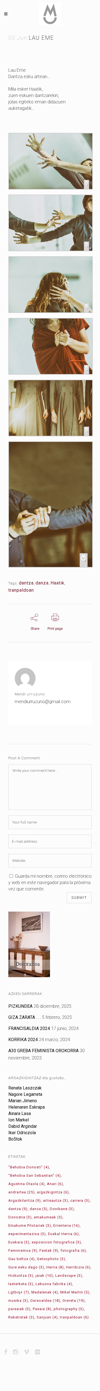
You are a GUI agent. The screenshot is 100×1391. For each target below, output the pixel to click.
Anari (55, 1184)
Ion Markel (18, 1120)
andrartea (21, 1192)
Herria (55, 1267)
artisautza (55, 1200)
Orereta (73, 1300)
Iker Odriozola (22, 1132)
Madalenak (44, 1292)
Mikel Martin (74, 1292)
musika (18, 1300)
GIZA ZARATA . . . (24, 1017)
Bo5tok (15, 1139)
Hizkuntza (20, 1275)
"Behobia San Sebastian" (34, 1175)
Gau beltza (21, 1259)
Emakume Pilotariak (29, 1225)
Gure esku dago (26, 1267)
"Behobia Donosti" (28, 1167)
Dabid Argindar (22, 1126)
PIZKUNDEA (20, 1006)
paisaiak (19, 1309)
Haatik (57, 583)
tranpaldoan (21, 590)
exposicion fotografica (56, 1242)
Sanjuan (47, 1317)
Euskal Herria (63, 1234)
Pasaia (42, 1309)
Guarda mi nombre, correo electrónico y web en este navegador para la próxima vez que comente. (50, 883)
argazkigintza (53, 1192)
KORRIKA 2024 (23, 1039)
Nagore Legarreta (25, 1094)
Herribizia (78, 1267)
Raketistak (21, 1317)
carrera (80, 1200)
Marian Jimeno (22, 1100)
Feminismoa (22, 1250)
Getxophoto (51, 1259)
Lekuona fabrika (54, 1284)
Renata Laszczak (25, 1088)
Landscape (68, 1275)
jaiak (44, 1275)
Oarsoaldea (45, 1300)
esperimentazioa (27, 1234)
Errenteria (66, 1225)
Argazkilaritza (24, 1200)
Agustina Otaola (26, 1184)
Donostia (20, 1217)
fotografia (73, 1250)
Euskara (18, 1242)
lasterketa (20, 1284)
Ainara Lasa (19, 1113)
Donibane (62, 1209)
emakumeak (48, 1217)
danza (42, 583)
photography (69, 1309)
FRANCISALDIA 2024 (29, 1028)
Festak (48, 1250)
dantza (26, 583)
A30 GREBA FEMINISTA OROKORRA (43, 1050)
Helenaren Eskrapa (26, 1107)
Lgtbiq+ (18, 1292)
